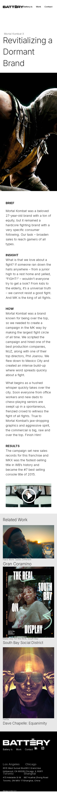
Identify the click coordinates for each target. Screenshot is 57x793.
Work (38, 7)
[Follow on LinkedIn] (36, 748)
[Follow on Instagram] (43, 748)
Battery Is (27, 7)
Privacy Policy (9, 791)
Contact (48, 7)
